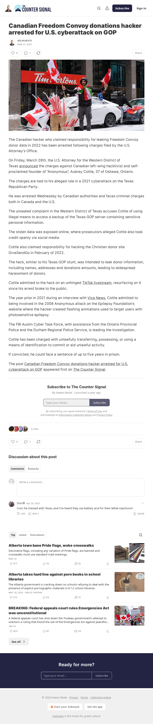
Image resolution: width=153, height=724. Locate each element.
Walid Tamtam (34, 592)
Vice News (96, 298)
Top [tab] (13, 535)
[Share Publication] (107, 8)
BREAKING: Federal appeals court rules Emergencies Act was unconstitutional (59, 610)
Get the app (94, 707)
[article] (76, 554)
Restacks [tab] (33, 468)
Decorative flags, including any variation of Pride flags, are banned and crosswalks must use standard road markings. (54, 552)
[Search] (99, 8)
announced (28, 166)
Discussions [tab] (37, 535)
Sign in (141, 8)
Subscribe (122, 8)
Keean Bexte (25, 40)
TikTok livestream (97, 283)
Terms (84, 697)
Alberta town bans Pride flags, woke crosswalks (51, 545)
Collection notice (100, 697)
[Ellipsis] (143, 503)
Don (19, 503)
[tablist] (25, 468)
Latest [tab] (22, 535)
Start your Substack (66, 707)
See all (16, 641)
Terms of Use (94, 411)
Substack (58, 716)
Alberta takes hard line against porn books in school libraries (55, 576)
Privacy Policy (104, 415)
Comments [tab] (17, 468)
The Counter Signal (89, 369)
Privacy (73, 697)
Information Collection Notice (75, 415)
